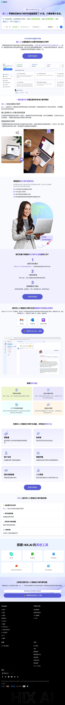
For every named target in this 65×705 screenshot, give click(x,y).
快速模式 (50, 27)
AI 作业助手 (4, 632)
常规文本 (36, 27)
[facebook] (2, 677)
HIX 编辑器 (36, 615)
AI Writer (32, 558)
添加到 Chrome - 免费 (34, 331)
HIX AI (11, 558)
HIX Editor (53, 558)
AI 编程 (3, 624)
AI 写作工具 (4, 627)
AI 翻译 (3, 638)
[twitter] (5, 677)
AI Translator (48, 570)
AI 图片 (3, 612)
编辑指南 (36, 651)
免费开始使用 (32, 56)
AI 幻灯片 (3, 621)
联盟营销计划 (37, 654)
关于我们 (36, 646)
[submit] (61, 27)
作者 (35, 648)
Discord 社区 (37, 666)
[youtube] (11, 677)
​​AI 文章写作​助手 (5, 629)
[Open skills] (10, 27)
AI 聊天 (3, 609)
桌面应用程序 (37, 612)
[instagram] (14, 677)
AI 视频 (3, 615)
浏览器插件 (36, 609)
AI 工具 (35, 618)
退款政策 (36, 663)
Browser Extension (16, 570)
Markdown (25, 27)
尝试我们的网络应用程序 (32, 591)
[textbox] (32, 21)
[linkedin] (8, 677)
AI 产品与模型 (5, 646)
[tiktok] (18, 677)
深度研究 (3, 618)
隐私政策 (36, 657)
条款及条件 (36, 660)
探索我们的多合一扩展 (34, 595)
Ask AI (3, 635)
